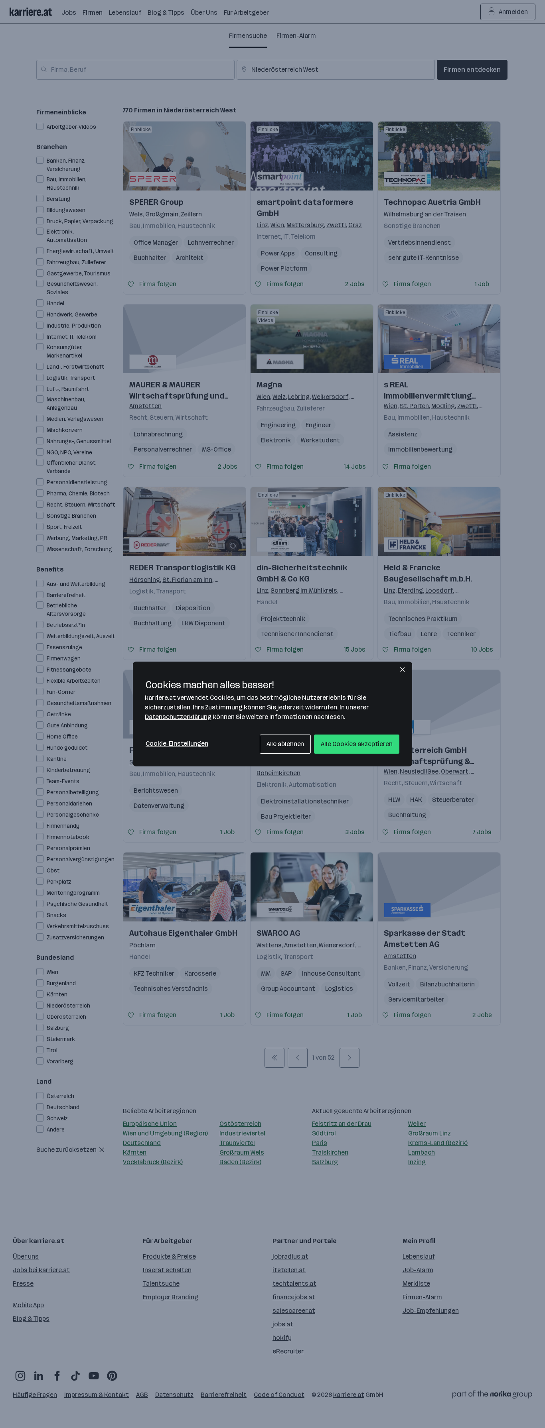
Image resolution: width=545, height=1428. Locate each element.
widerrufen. (321, 707)
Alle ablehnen (285, 744)
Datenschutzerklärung (178, 717)
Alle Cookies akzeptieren (357, 744)
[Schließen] (402, 669)
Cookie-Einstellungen (177, 743)
